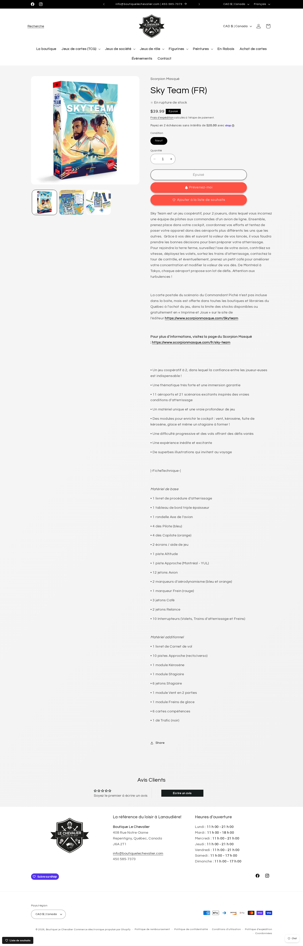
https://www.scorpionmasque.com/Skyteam (201, 318)
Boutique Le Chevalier (59, 929)
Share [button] (160, 743)
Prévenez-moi (201, 187)
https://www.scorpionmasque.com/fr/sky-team (191, 342)
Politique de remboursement (152, 929)
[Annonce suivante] (199, 4)
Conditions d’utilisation (226, 929)
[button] (36, 26)
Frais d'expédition (162, 117)
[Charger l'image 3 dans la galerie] (98, 202)
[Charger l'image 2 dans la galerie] (71, 202)
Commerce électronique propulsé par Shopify (102, 929)
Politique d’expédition (258, 929)
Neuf (161, 142)
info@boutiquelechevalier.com (138, 853)
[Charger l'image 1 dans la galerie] (44, 202)
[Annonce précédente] (104, 4)
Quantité (156, 150)
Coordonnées (263, 933)
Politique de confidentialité (191, 929)
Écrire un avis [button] (182, 793)
